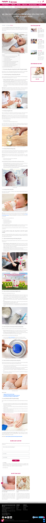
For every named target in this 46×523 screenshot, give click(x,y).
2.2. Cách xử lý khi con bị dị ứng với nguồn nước (9, 63)
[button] (30, 483)
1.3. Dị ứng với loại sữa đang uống (8, 59)
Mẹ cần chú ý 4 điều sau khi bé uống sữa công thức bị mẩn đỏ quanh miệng (27, 6)
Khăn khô (18, 4)
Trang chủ (3, 6)
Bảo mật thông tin (25, 509)
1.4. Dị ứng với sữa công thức (7, 60)
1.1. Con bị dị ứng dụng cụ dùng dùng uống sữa (9, 57)
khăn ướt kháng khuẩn (12, 337)
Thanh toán (24, 507)
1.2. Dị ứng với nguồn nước (7, 58)
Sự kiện (17, 508)
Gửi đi (16, 460)
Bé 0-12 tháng (10, 6)
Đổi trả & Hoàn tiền (25, 506)
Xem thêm (41, 4)
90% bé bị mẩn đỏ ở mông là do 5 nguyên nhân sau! (10, 396)
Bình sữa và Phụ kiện (33, 4)
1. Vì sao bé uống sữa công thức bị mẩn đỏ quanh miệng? (9, 56)
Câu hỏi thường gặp (18, 509)
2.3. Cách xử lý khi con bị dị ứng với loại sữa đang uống (10, 64)
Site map (17, 507)
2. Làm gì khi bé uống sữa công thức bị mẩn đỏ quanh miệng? (10, 61)
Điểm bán (17, 506)
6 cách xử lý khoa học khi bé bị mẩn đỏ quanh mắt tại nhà (13, 436)
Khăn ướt (13, 4)
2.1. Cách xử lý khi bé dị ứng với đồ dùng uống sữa (10, 62)
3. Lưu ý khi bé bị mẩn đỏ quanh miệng (7, 66)
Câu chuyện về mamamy (37, 77)
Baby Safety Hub (5, 4)
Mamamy (11, 25)
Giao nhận (24, 508)
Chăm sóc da (24, 4)
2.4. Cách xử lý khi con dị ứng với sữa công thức (10, 65)
